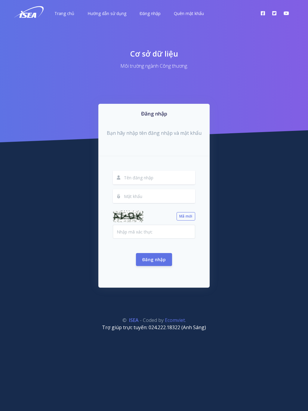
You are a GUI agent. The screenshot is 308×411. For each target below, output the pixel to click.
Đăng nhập (154, 259)
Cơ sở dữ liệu (154, 53)
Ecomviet (175, 320)
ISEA (134, 320)
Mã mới (185, 216)
